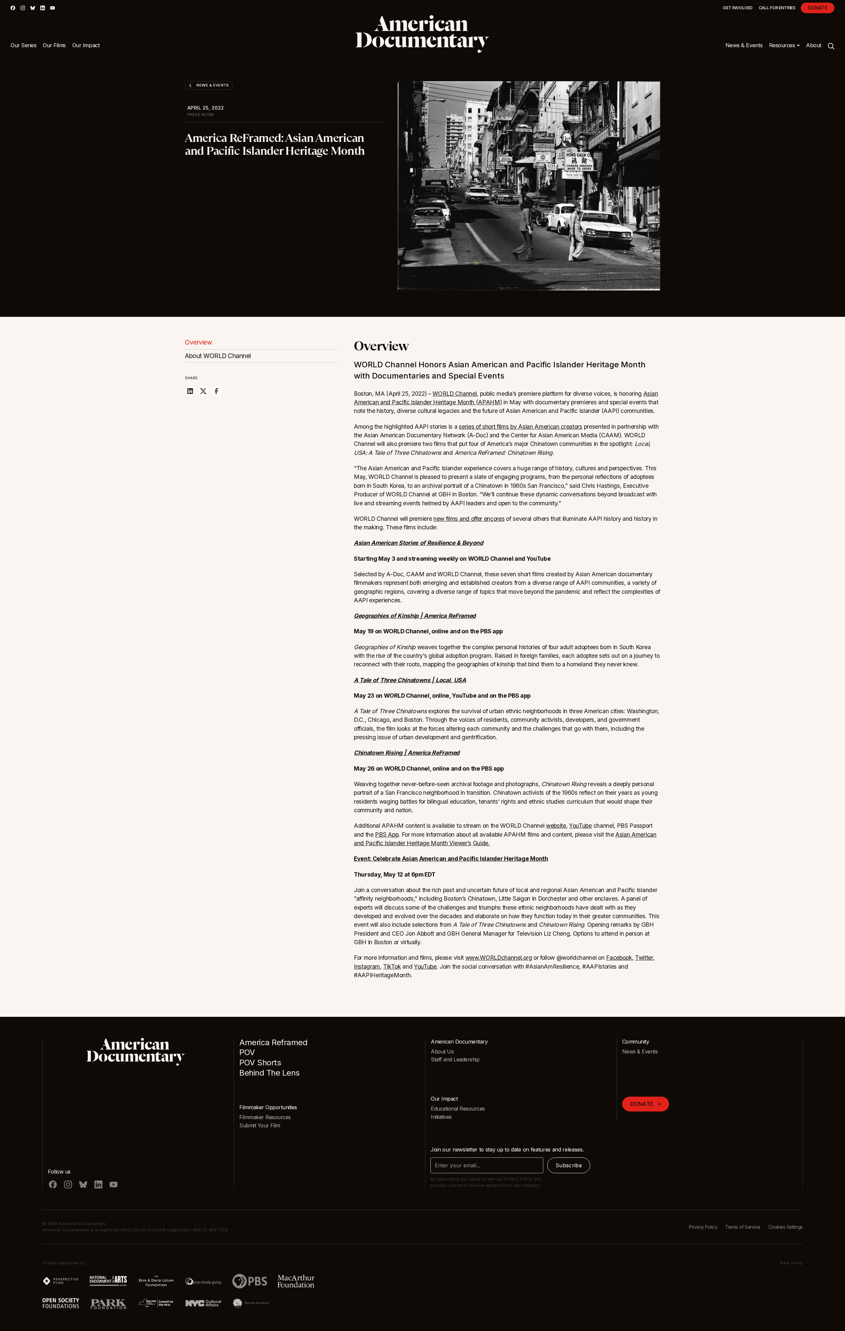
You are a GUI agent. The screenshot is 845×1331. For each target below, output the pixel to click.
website (556, 825)
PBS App (386, 834)
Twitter (644, 957)
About (814, 45)
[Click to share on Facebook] (216, 391)
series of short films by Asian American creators (520, 426)
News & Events (744, 45)
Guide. (481, 843)
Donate (818, 8)
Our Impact (86, 45)
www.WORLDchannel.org (498, 957)
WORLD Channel (454, 393)
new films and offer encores (468, 518)
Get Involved (737, 7)
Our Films (54, 45)
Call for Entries (777, 7)
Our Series (23, 45)
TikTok (392, 966)
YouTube (580, 825)
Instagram (367, 966)
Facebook (619, 957)
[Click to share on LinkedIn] (190, 391)
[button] (784, 46)
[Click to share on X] (203, 391)
